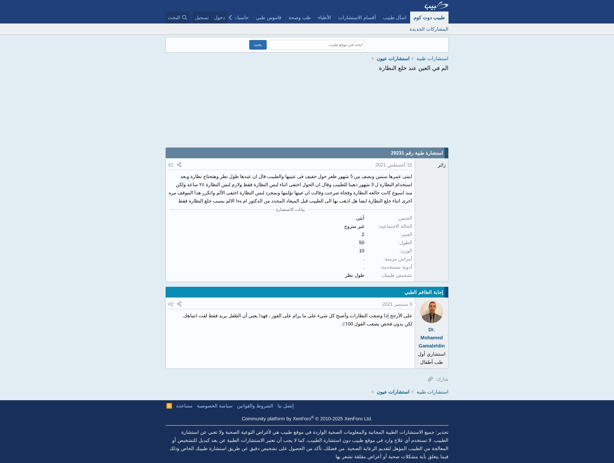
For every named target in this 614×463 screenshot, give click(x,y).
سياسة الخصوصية (215, 405)
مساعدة (184, 405)
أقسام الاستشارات (357, 17)
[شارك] (179, 165)
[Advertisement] (307, 111)
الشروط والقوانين (255, 405)
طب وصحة (300, 17)
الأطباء (324, 17)
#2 (170, 304)
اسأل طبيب (395, 17)
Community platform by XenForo (307, 418)
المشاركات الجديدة (429, 29)
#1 (170, 165)
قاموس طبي (268, 17)
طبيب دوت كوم (429, 17)
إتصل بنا (285, 405)
